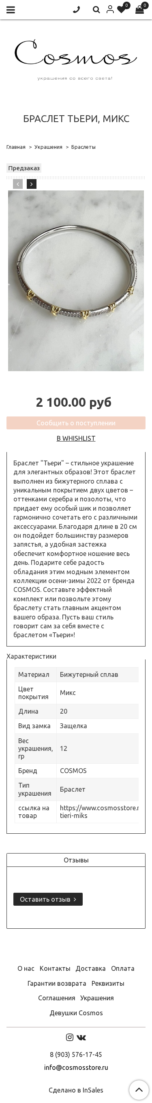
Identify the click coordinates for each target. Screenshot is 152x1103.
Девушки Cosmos (76, 1012)
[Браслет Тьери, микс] (76, 280)
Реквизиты (108, 983)
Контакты (55, 968)
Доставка (90, 968)
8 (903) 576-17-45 (76, 1054)
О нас (25, 968)
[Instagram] (69, 1037)
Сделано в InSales (76, 1090)
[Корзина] (139, 10)
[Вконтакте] (81, 1037)
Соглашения (56, 998)
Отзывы (76, 860)
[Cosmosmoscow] (76, 58)
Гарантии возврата (57, 983)
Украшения (48, 147)
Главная (16, 147)
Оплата (123, 968)
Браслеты (83, 147)
